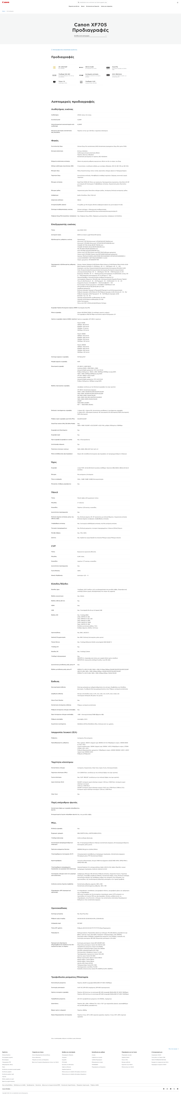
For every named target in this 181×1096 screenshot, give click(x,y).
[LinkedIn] (170, 1089)
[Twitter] (174, 1089)
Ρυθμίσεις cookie (94, 1085)
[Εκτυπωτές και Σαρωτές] (99, 6)
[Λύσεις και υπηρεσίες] (112, 6)
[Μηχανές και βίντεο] (79, 6)
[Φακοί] (85, 6)
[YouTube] (177, 1089)
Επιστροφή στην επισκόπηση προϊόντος (65, 49)
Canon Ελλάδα (6, 1088)
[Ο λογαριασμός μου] (177, 2)
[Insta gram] (167, 1089)
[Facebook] (163, 1089)
